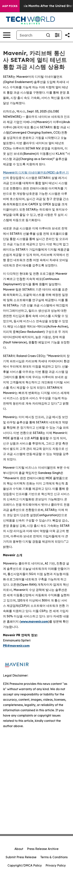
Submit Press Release (21, 857)
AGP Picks (9, 6)
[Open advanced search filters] (57, 35)
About (18, 849)
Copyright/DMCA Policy (24, 865)
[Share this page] (67, 35)
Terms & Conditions (54, 857)
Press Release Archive (43, 849)
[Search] (48, 35)
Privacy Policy (55, 865)
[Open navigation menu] (6, 35)
